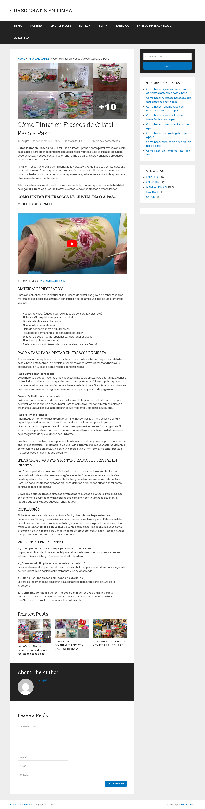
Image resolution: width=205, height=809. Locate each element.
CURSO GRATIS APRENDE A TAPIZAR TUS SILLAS (109, 643)
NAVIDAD (85, 26)
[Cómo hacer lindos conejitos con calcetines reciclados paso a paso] (34, 631)
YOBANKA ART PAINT (53, 281)
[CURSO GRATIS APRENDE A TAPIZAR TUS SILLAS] (110, 628)
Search (167, 66)
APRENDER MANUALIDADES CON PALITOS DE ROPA (69, 645)
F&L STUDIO (187, 804)
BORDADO (122, 26)
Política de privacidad (153, 26)
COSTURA (36, 26)
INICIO (18, 26)
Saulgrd (24, 141)
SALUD (103, 26)
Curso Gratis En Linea (41, 10)
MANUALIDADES (61, 26)
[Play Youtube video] (72, 243)
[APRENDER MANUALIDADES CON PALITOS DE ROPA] (72, 628)
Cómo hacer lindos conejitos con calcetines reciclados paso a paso (33, 650)
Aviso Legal (22, 38)
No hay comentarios (108, 141)
